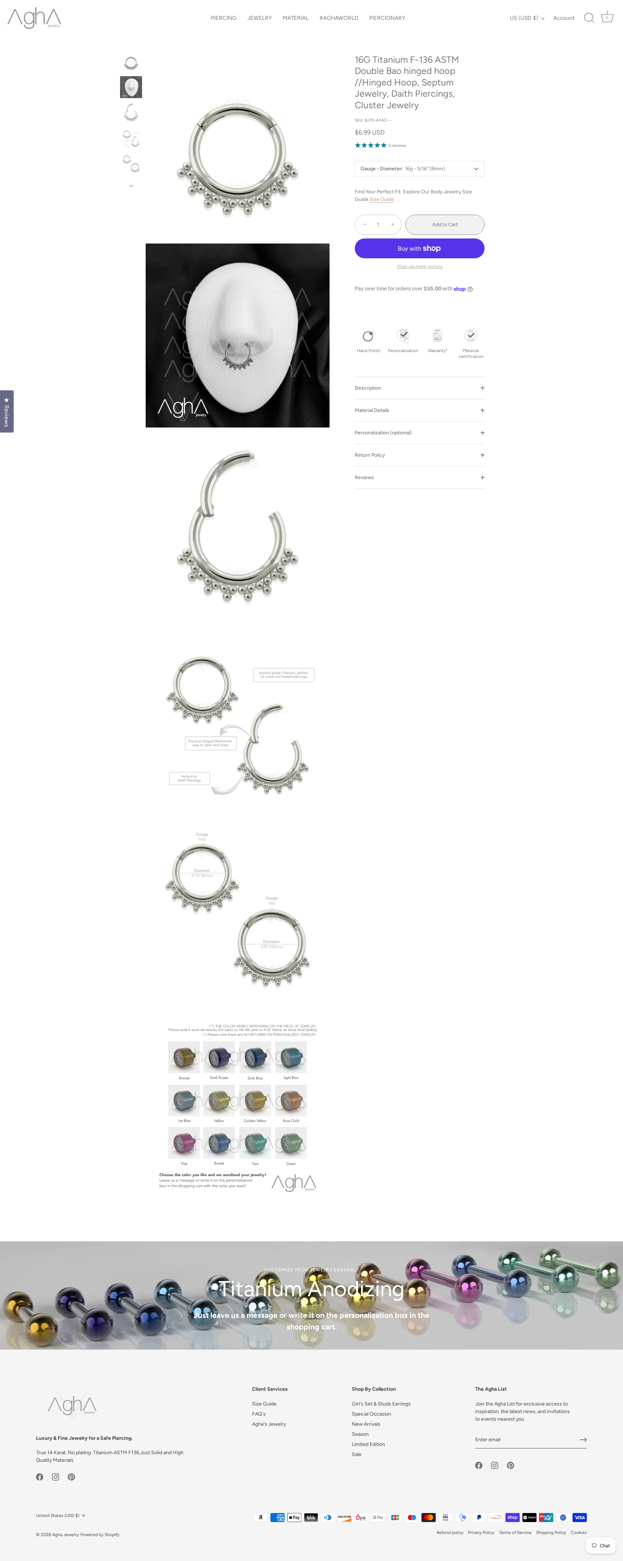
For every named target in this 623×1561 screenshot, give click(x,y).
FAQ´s (259, 1414)
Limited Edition (368, 1444)
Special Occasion (371, 1414)
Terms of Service (515, 1532)
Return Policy (370, 455)
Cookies (579, 1532)
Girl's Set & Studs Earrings (381, 1404)
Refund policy (450, 1532)
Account (564, 17)
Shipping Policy (551, 1532)
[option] (131, 62)
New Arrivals (366, 1424)
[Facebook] (39, 1476)
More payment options (420, 266)
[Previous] (131, 44)
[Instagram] (55, 1476)
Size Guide (382, 200)
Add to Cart (445, 225)
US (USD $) (524, 17)
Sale (357, 1454)
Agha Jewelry (65, 1534)
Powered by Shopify (99, 1534)
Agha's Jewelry (269, 1424)
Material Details (372, 410)
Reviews (364, 477)
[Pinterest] (71, 1476)
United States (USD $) (57, 1515)
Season (360, 1434)
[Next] (131, 186)
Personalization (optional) (383, 433)
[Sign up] (583, 1439)
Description (368, 388)
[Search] (589, 18)
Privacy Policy (481, 1532)
